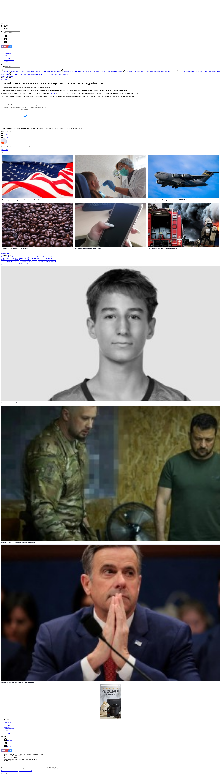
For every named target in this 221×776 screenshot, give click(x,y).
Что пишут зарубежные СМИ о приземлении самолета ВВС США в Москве (169, 200)
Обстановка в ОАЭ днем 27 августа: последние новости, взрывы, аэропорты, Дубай (150, 71)
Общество (4, 79)
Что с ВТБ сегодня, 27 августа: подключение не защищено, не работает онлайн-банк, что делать (32, 71)
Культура (6, 724)
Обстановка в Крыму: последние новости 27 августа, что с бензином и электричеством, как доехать (41, 74)
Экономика (7, 722)
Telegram (52, 93)
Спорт (6, 730)
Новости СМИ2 (5, 253)
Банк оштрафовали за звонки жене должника (88, 248)
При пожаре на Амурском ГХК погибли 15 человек (162, 248)
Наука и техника (9, 728)
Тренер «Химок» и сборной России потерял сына (14, 402)
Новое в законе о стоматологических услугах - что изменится (92, 200)
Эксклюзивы (8, 732)
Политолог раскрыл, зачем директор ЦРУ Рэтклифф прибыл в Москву (22, 200)
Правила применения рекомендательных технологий (16, 771)
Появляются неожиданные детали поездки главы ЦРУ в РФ (17, 682)
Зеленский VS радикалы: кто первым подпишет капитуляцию (18, 542)
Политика (7, 725)
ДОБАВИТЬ (4, 150)
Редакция (7, 733)
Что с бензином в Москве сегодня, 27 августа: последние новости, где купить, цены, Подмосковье (93, 71)
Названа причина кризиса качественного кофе (15, 248)
